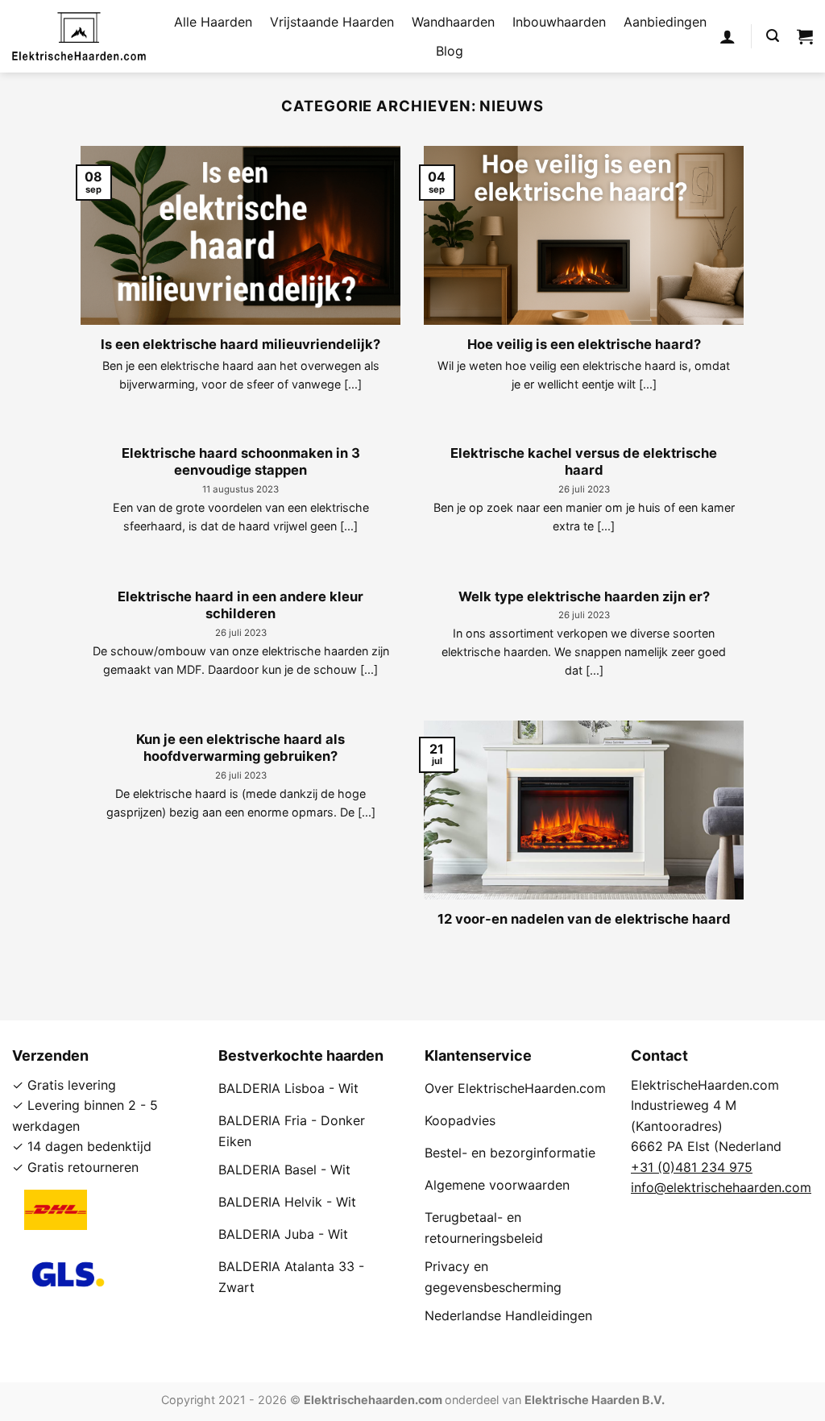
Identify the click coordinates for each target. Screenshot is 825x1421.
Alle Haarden (213, 22)
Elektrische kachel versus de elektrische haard (583, 462)
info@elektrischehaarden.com (721, 1187)
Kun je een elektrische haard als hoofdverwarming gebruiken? (240, 748)
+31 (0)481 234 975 (691, 1167)
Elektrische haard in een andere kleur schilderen (240, 605)
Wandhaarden (453, 22)
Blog (449, 51)
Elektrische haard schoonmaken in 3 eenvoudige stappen (241, 462)
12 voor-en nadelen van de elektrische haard (584, 919)
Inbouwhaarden (559, 22)
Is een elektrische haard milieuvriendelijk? (240, 344)
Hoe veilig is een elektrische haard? (584, 344)
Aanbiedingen (665, 22)
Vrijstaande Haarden (332, 22)
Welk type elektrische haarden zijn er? (584, 596)
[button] (727, 36)
